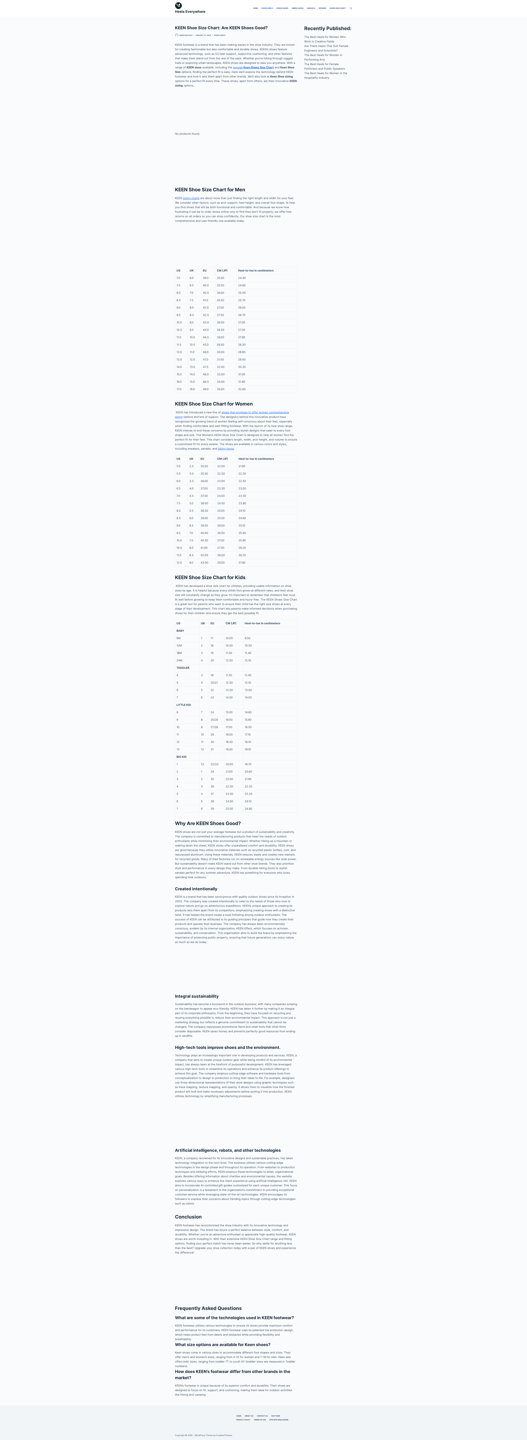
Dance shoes (282, 8)
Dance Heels (267, 8)
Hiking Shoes (297, 8)
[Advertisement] (236, 111)
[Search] (351, 8)
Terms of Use (260, 1420)
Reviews (322, 8)
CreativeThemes (224, 1435)
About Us (249, 1416)
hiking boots (226, 448)
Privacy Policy (243, 1420)
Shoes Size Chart (338, 8)
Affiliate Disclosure (278, 1420)
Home (255, 8)
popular (253, 67)
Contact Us (262, 1416)
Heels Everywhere (190, 11)
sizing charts (191, 198)
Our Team (275, 1416)
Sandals (311, 8)
